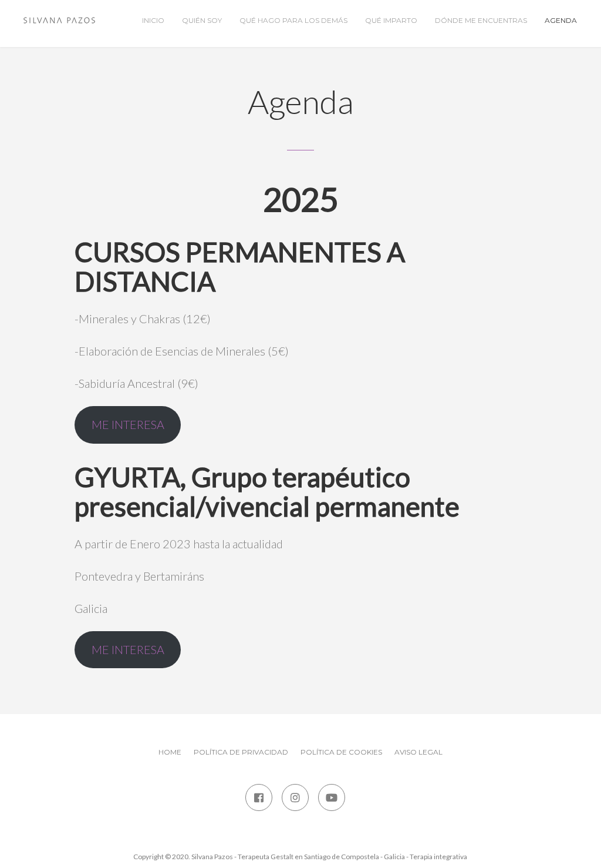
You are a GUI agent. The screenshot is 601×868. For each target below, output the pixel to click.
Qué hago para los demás (293, 20)
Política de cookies (341, 752)
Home (169, 752)
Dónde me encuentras (481, 20)
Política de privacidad (241, 752)
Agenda (561, 20)
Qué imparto (391, 20)
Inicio (153, 20)
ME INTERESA (128, 424)
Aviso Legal (418, 752)
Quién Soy (202, 20)
